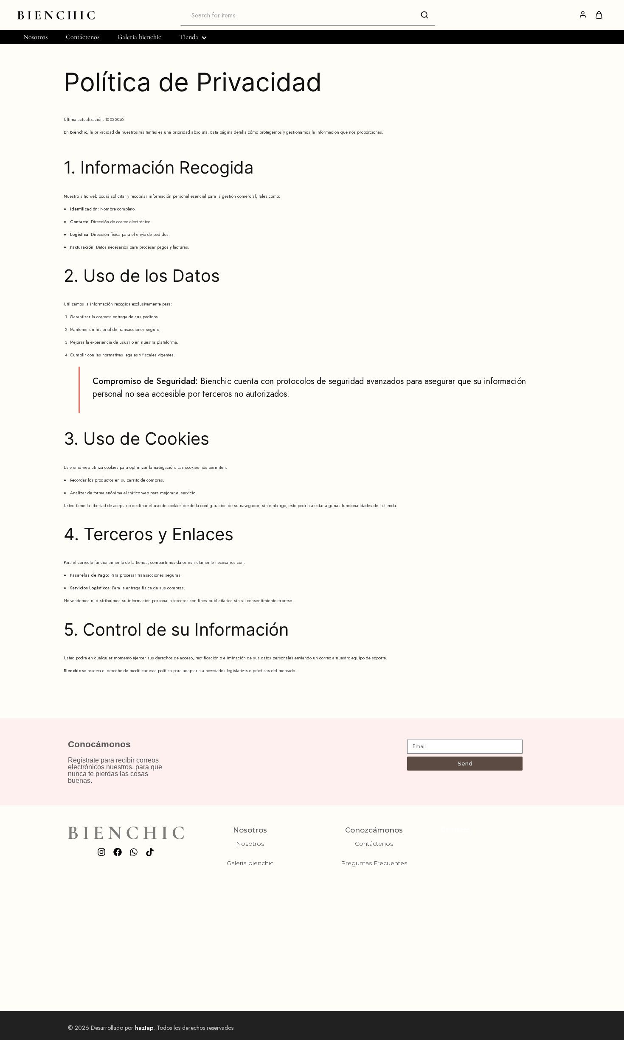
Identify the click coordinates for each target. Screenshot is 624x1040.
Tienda (189, 37)
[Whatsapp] (133, 852)
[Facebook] (117, 852)
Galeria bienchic (139, 37)
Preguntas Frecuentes (374, 863)
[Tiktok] (150, 852)
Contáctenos (82, 37)
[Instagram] (101, 852)
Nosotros (35, 37)
